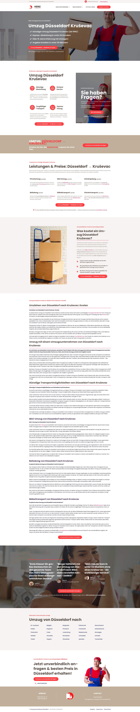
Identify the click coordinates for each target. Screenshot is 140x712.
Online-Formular (89, 250)
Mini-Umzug (41, 425)
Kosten (104, 314)
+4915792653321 (104, 1)
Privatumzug (42, 184)
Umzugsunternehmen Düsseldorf (39, 709)
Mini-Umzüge (71, 184)
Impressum (99, 709)
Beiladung (52, 196)
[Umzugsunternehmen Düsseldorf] (35, 7)
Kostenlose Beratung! (87, 88)
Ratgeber (92, 709)
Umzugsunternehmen (62, 7)
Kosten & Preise (90, 7)
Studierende (65, 182)
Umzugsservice (77, 7)
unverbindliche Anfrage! (101, 210)
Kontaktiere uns (79, 336)
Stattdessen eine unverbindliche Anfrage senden (96, 116)
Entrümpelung (105, 184)
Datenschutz (107, 709)
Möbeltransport (76, 197)
